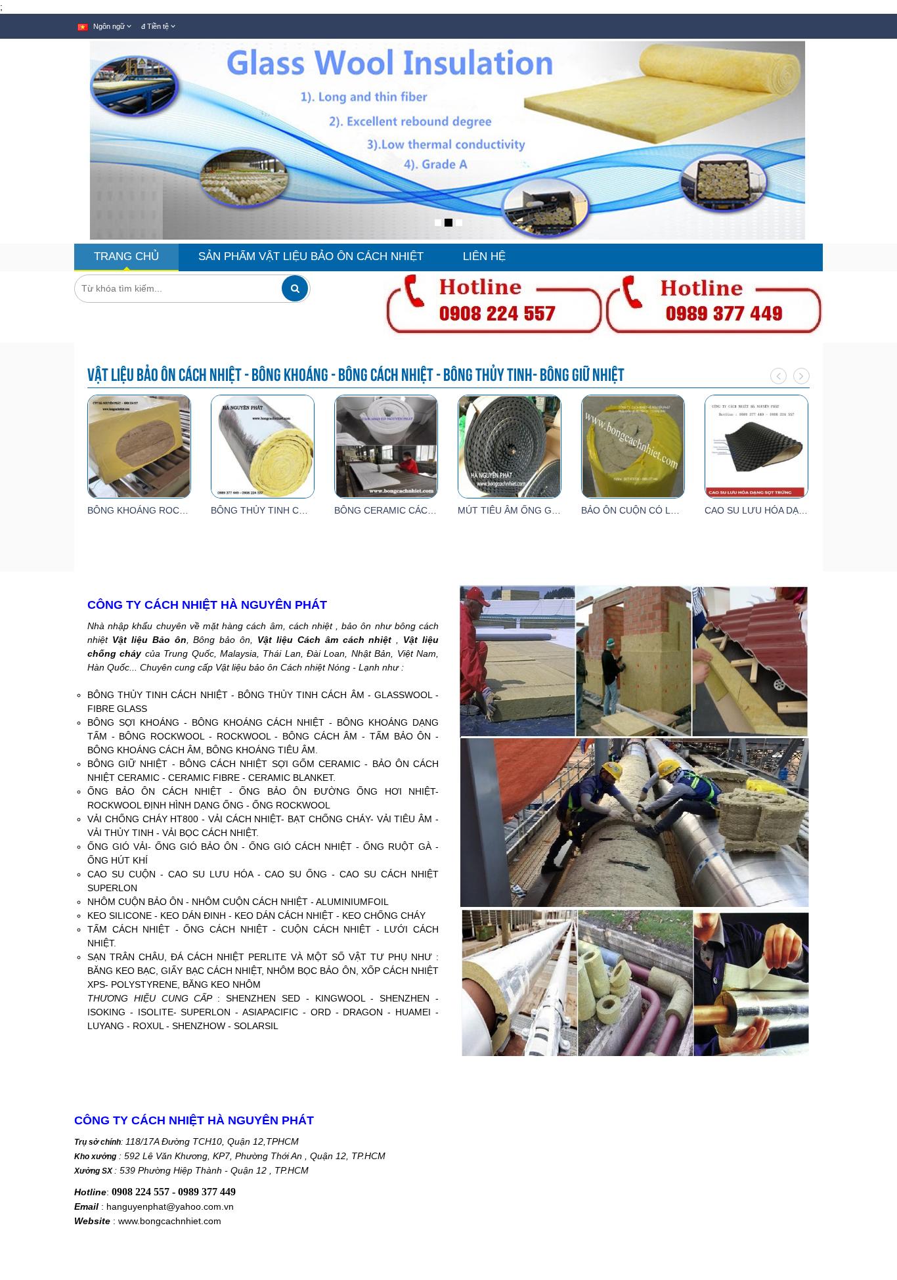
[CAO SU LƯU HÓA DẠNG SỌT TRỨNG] (756, 445)
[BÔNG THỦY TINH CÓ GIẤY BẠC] (262, 445)
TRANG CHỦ (126, 256)
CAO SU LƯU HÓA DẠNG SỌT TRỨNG (788, 510)
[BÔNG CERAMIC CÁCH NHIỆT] (386, 445)
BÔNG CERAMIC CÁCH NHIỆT (399, 510)
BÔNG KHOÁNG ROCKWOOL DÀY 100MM (177, 510)
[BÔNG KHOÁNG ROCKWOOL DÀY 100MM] (139, 445)
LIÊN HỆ (484, 256)
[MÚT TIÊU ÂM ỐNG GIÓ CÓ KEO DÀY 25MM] (509, 445)
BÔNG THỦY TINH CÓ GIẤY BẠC (281, 510)
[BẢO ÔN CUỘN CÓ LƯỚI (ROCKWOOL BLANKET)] (633, 445)
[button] (21, 184)
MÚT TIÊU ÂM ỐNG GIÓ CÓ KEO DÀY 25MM (553, 510)
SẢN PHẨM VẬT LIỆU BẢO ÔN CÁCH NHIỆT (311, 256)
